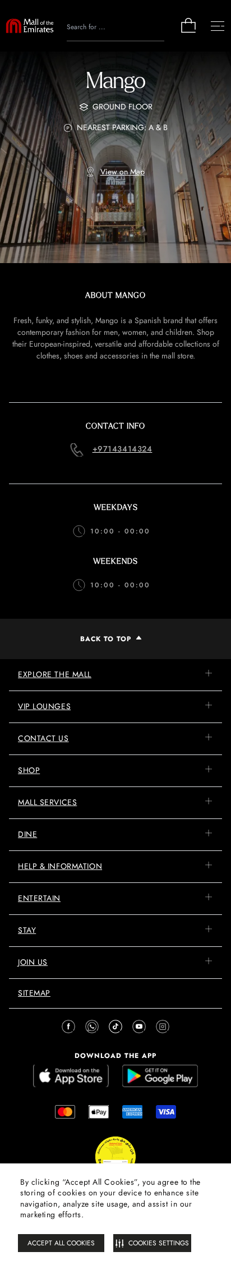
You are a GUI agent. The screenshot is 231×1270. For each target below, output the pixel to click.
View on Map (122, 171)
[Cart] (188, 31)
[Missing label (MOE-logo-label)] (29, 26)
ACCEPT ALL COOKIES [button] (61, 1243)
